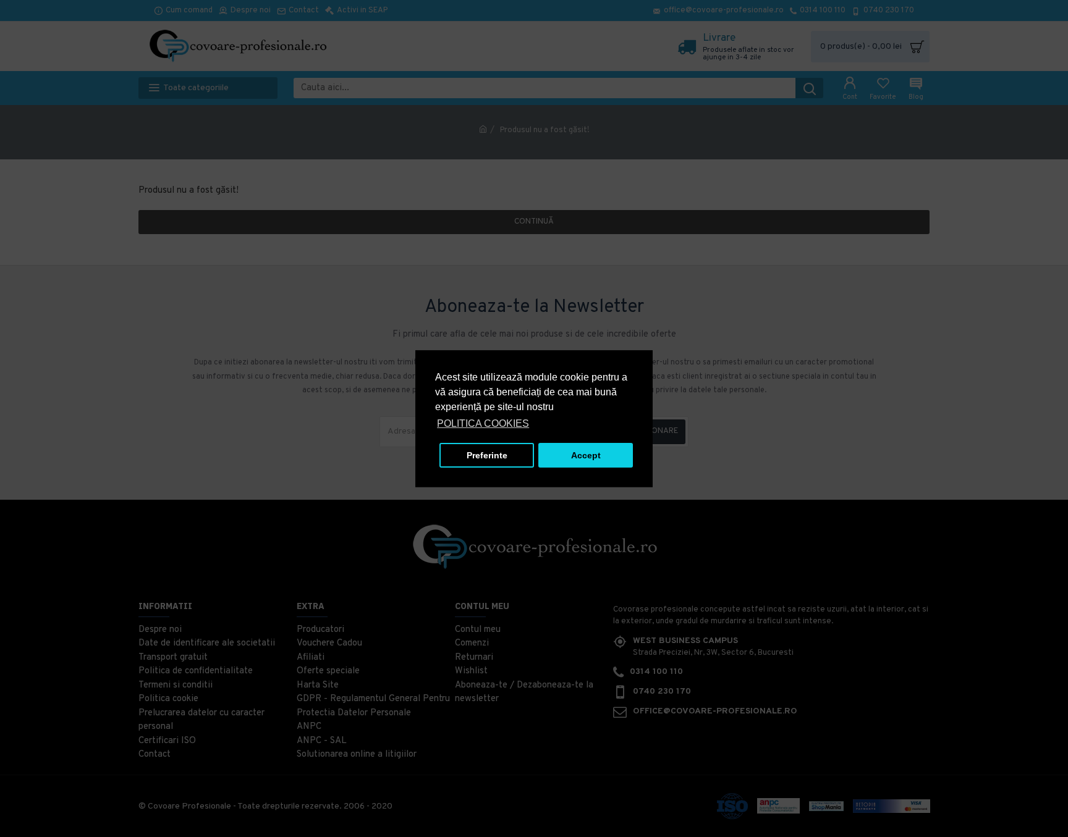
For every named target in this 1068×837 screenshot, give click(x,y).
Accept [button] (586, 455)
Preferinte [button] (487, 455)
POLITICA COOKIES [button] (483, 423)
